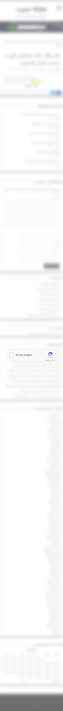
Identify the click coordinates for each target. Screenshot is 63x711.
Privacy (47, 360)
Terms (52, 360)
